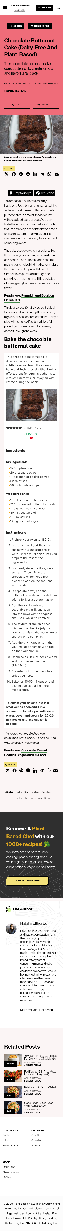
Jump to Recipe (22, 193)
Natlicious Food (35, 738)
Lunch (9, 1079)
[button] (7, 428)
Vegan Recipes (40, 26)
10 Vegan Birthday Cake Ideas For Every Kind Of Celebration (40, 1057)
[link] (19, 10)
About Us (35, 1135)
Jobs (5, 1140)
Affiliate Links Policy (11, 1172)
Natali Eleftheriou (19, 83)
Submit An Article (11, 1145)
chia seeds (11, 260)
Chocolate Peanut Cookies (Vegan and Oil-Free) (25, 752)
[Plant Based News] (5, 8)
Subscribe (44, 7)
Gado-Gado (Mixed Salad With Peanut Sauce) (38, 1104)
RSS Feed (7, 1177)
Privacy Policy (9, 1166)
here (36, 743)
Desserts (16, 26)
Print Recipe (47, 193)
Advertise (35, 1145)
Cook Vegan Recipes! (27, 880)
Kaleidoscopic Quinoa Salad (40, 1087)
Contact (6, 1135)
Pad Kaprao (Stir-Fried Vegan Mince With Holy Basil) (40, 1073)
